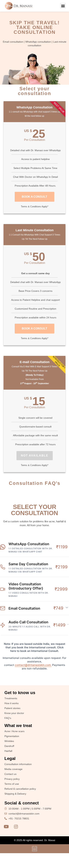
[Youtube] (6, 826)
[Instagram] (16, 826)
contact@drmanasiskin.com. (33, 665)
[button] (63, 6)
